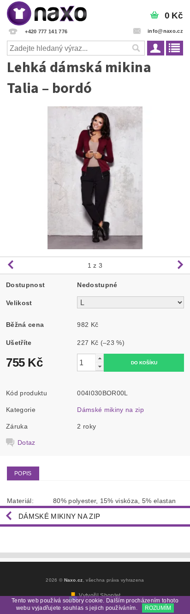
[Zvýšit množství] (99, 358)
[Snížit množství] (99, 366)
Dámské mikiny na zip (110, 409)
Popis (23, 473)
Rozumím (158, 608)
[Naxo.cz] (47, 12)
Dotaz (27, 442)
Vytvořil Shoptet (99, 595)
